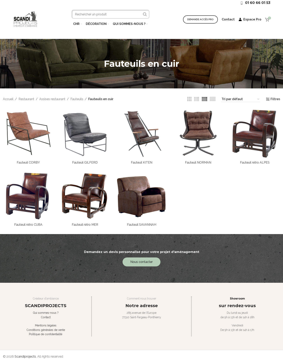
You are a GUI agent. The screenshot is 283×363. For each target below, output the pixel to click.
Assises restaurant (52, 99)
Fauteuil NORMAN (198, 162)
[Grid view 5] (204, 99)
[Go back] (99, 64)
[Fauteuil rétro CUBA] (28, 195)
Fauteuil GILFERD (85, 162)
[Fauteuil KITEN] (141, 133)
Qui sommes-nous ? (46, 312)
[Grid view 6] (212, 99)
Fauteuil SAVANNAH (141, 224)
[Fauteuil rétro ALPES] (254, 133)
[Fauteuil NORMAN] (198, 133)
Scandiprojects (25, 356)
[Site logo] (25, 19)
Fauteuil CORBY (28, 162)
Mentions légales (45, 325)
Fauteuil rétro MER (85, 224)
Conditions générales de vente (45, 329)
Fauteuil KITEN (141, 162)
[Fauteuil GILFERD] (85, 133)
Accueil (8, 99)
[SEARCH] (144, 14)
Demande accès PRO (200, 19)
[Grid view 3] (189, 99)
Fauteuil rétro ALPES (255, 162)
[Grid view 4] (196, 99)
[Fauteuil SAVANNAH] (141, 195)
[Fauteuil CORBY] (28, 133)
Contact (46, 317)
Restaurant (26, 99)
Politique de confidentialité (45, 334)
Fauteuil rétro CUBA (28, 224)
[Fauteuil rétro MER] (85, 195)
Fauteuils (76, 99)
